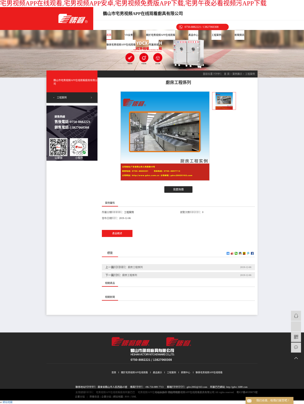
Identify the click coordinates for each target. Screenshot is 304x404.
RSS (127, 396)
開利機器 (175, 392)
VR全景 (129, 35)
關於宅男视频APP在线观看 (160, 35)
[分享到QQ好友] (240, 253)
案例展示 (237, 74)
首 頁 (227, 74)
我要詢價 (178, 189)
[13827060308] (296, 326)
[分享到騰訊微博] (248, 253)
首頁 (108, 35)
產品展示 (157, 372)
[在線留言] (296, 348)
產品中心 (193, 35)
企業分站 (80, 396)
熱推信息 (94, 396)
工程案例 (216, 35)
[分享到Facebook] (252, 253)
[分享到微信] (236, 253)
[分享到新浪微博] (232, 253)
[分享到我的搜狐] (244, 253)
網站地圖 (118, 396)
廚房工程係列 (135, 267)
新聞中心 (185, 372)
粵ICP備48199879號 (247, 392)
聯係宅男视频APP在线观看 (121, 44)
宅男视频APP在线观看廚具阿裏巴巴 (115, 392)
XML (134, 396)
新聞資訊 (239, 35)
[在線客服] (296, 316)
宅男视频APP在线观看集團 (152, 392)
